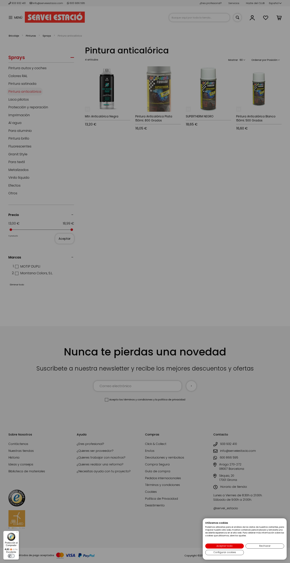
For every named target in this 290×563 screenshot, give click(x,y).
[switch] (11, 556)
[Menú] (17, 533)
